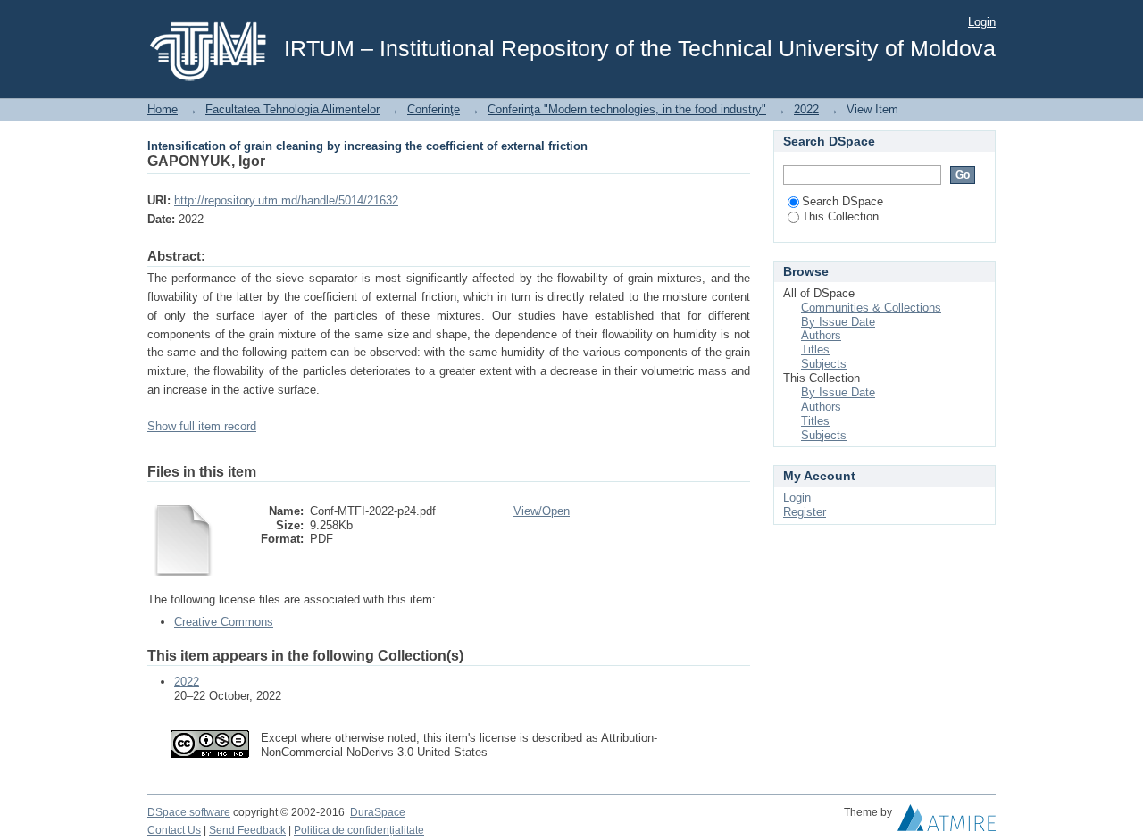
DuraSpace (377, 812)
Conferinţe (433, 109)
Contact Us (174, 830)
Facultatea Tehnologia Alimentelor (292, 109)
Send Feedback (247, 830)
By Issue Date (838, 322)
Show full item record (201, 426)
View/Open (541, 511)
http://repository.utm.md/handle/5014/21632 (286, 200)
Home (162, 109)
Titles (815, 349)
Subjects (824, 363)
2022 (806, 109)
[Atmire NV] (946, 822)
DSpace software (188, 812)
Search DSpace (842, 201)
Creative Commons (223, 621)
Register (804, 512)
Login (982, 22)
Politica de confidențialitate (359, 830)
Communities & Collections (871, 307)
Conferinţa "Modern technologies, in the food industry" (627, 109)
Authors (821, 335)
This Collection (840, 216)
